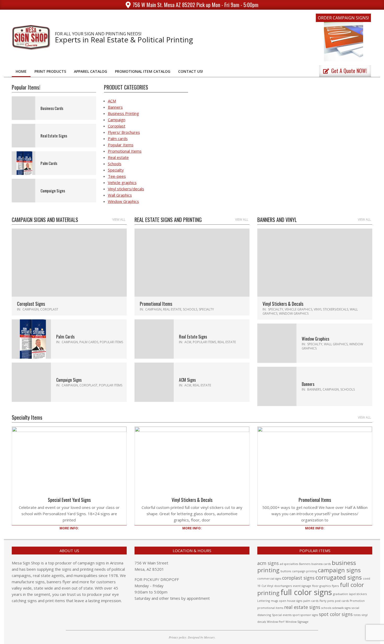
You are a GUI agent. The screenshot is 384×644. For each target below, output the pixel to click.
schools (326, 608)
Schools (114, 163)
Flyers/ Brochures (124, 132)
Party (322, 601)
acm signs (268, 563)
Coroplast (116, 126)
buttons (286, 571)
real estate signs (302, 607)
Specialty (116, 170)
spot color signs (336, 614)
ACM (112, 100)
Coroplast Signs (31, 303)
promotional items (270, 608)
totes (357, 615)
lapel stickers (358, 594)
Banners (115, 107)
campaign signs (339, 570)
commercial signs (269, 578)
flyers (335, 586)
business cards (321, 564)
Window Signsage (297, 622)
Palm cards (118, 138)
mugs (274, 601)
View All (118, 219)
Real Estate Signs (53, 135)
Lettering (263, 601)
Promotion (357, 601)
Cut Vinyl (267, 586)
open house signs (290, 601)
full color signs (306, 592)
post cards (342, 601)
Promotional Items (125, 151)
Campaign (116, 119)
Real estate (118, 157)
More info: (69, 528)
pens (330, 601)
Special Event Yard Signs (69, 500)
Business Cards (51, 108)
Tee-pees (117, 176)
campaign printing (304, 571)
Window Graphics (123, 201)
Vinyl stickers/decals (126, 188)
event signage (302, 586)
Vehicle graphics (122, 182)
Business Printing (123, 113)
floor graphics (321, 586)
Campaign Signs (52, 190)
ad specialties (289, 564)
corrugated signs (339, 577)
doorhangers (283, 586)
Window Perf (275, 622)
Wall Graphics (120, 195)
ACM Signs (187, 380)
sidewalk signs (341, 608)
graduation (340, 594)
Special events (282, 615)
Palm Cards (48, 163)
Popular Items (120, 144)
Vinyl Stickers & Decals (283, 303)
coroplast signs (298, 578)
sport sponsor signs (305, 615)
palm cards (310, 601)
